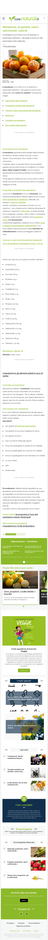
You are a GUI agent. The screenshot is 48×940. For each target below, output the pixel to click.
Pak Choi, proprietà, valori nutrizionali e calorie (33, 547)
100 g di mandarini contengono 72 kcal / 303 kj (23, 244)
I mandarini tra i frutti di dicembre (19, 526)
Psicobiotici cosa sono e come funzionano (34, 551)
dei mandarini (28, 106)
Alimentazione (11, 534)
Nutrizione (21, 534)
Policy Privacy (27, 930)
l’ (15, 200)
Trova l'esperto (34, 923)
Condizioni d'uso (15, 930)
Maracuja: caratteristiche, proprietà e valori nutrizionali (11, 552)
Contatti (21, 923)
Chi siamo (10, 923)
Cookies (36, 930)
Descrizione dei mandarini (16, 101)
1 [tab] (23, 606)
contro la (18, 202)
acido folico (25, 211)
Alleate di (9, 116)
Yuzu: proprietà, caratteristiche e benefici (12, 547)
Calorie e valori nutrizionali (17, 111)
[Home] (24, 19)
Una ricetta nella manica (16, 125)
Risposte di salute (23, 926)
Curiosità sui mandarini (15, 120)
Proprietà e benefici (14, 106)
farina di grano (26, 426)
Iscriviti (24, 900)
